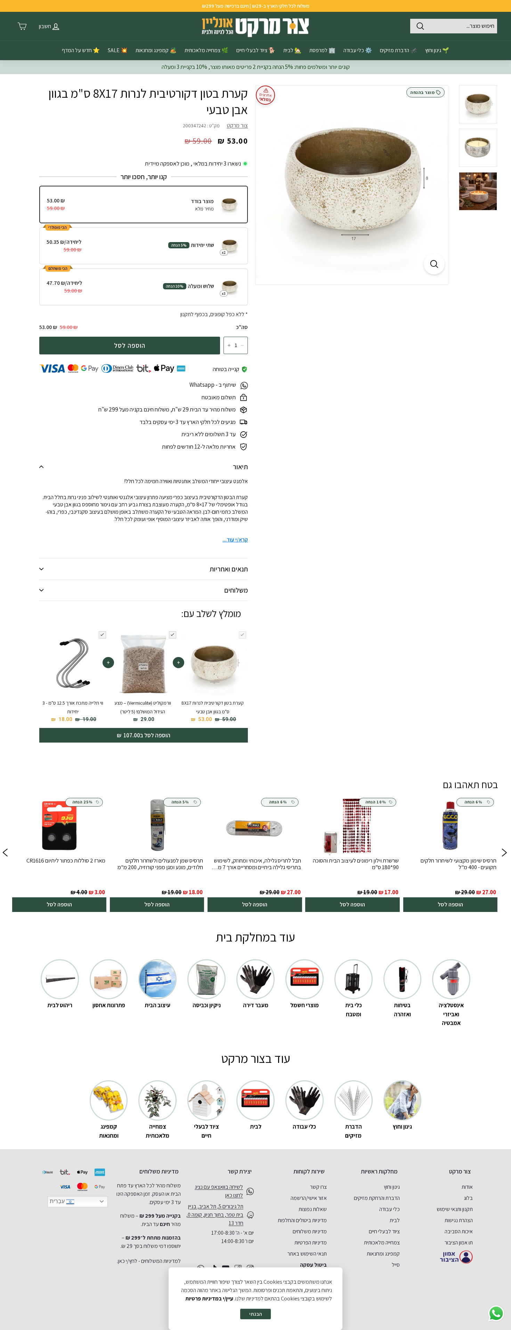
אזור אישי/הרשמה (309, 1198)
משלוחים (236, 590)
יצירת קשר (240, 1171)
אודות (467, 1187)
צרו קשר (318, 1187)
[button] (5, 854)
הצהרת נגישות (459, 1220)
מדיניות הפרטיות (310, 1242)
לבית (395, 1220)
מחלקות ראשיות (379, 1171)
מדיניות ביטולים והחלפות (302, 1220)
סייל (396, 1264)
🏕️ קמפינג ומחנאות (156, 50)
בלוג (468, 1198)
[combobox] (453, 26)
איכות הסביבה (459, 1231)
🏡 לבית (292, 50)
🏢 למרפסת (322, 50)
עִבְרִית (58, 1201)
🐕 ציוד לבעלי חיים (255, 50)
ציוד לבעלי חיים (384, 1231)
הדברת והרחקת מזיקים (377, 1198)
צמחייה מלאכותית (382, 1242)
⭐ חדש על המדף (81, 50)
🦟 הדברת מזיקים (398, 50)
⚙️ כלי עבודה (357, 50)
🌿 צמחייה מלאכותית (206, 50)
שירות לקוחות (309, 1171)
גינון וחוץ (392, 1187)
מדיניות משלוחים (310, 1231)
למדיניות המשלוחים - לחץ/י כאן (149, 1261)
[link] (450, 854)
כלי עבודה (389, 1209)
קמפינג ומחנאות (383, 1253)
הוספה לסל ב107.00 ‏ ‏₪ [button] (143, 735)
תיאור (240, 466)
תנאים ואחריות (229, 569)
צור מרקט (237, 125)
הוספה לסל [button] (450, 904)
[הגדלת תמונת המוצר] (434, 264)
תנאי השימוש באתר (307, 1253)
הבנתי (255, 1314)
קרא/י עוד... (235, 539)
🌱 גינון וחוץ (437, 50)
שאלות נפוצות (313, 1209)
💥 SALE (118, 50)
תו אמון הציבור (459, 1242)
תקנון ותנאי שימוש (455, 1209)
